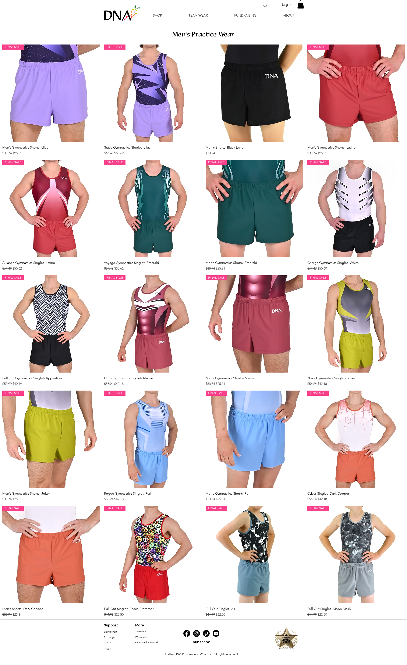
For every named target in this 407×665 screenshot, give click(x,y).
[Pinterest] (206, 633)
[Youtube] (216, 633)
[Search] (265, 5)
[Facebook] (186, 633)
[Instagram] (196, 633)
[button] (300, 4)
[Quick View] (254, 93)
